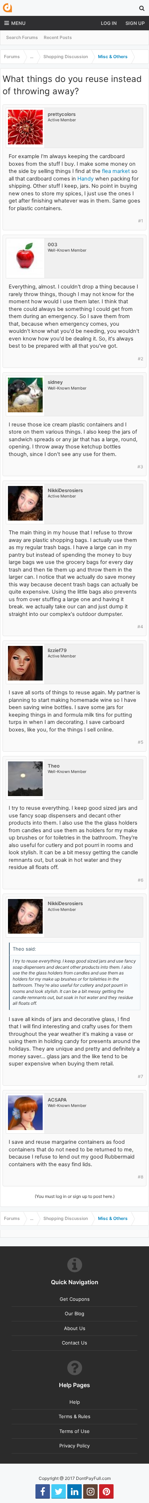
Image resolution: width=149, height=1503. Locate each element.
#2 (140, 358)
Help (74, 1402)
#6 (140, 880)
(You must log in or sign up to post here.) (75, 1196)
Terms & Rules (74, 1416)
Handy (85, 178)
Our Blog (74, 1313)
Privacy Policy (74, 1445)
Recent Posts (58, 37)
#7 (140, 1076)
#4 (140, 626)
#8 (140, 1177)
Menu (18, 23)
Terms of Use (74, 1431)
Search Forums (22, 37)
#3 (140, 466)
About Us (74, 1328)
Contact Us (74, 1343)
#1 (140, 220)
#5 (140, 742)
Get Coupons (75, 1299)
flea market (116, 171)
